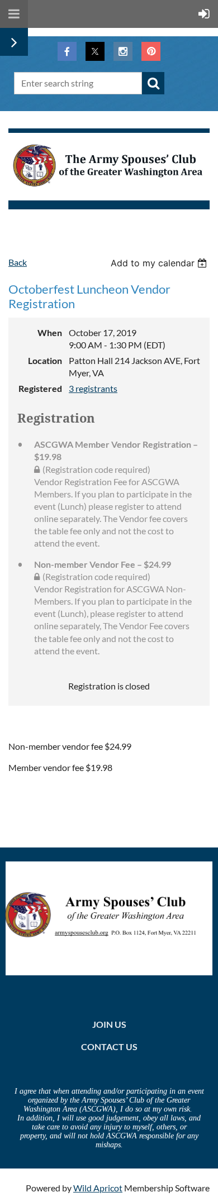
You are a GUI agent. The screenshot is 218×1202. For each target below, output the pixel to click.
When (49, 332)
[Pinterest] (150, 51)
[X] (95, 51)
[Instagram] (122, 51)
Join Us (109, 1024)
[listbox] (160, 263)
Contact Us (109, 1046)
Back (17, 262)
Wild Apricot (97, 1187)
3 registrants (93, 388)
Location (45, 360)
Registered (40, 388)
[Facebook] (67, 51)
